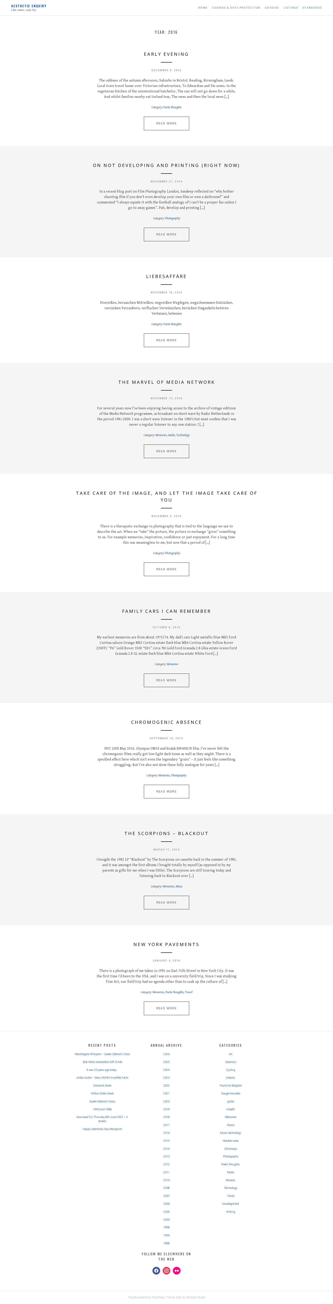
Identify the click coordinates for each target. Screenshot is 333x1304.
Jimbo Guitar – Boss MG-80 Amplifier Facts (102, 1077)
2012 (166, 1164)
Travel (188, 992)
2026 (166, 1054)
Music (179, 886)
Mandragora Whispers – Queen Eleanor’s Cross (102, 1054)
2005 (166, 1211)
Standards (312, 7)
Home (203, 7)
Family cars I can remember (166, 611)
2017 (166, 1125)
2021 (166, 1093)
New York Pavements (166, 944)
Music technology (230, 1133)
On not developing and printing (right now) (166, 165)
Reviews (230, 1180)
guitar (230, 1101)
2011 (166, 1172)
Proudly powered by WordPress (146, 1297)
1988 (166, 1243)
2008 (166, 1188)
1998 (166, 1227)
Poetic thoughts (172, 107)
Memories (161, 435)
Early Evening (166, 54)
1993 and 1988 (102, 1109)
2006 (166, 1203)
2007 (166, 1196)
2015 (166, 1140)
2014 (166, 1148)
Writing (230, 1211)
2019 (166, 1109)
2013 (166, 1156)
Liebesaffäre (166, 276)
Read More (166, 123)
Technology (183, 435)
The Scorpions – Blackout (166, 833)
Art (230, 1054)
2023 (166, 1077)
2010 (166, 1180)
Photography (172, 218)
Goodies (272, 7)
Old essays (230, 1148)
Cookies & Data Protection (236, 7)
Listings (291, 7)
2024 (166, 1070)
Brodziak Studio (195, 1297)
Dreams (230, 1077)
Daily (179, 1297)
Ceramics (230, 1062)
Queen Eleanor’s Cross (102, 1101)
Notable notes (231, 1140)
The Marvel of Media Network (166, 382)
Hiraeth (230, 1109)
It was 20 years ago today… (102, 1070)
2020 (166, 1101)
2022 (166, 1085)
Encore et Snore (102, 1085)
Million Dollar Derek (102, 1093)
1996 (166, 1235)
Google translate (230, 1093)
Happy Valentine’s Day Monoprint (102, 1129)
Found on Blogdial (230, 1085)
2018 (166, 1117)
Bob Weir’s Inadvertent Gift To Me (102, 1062)
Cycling (230, 1070)
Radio (171, 435)
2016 (166, 1133)
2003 (166, 1219)
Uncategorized (230, 1203)
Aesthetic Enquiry (29, 5)
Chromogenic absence (166, 722)
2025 (166, 1062)
